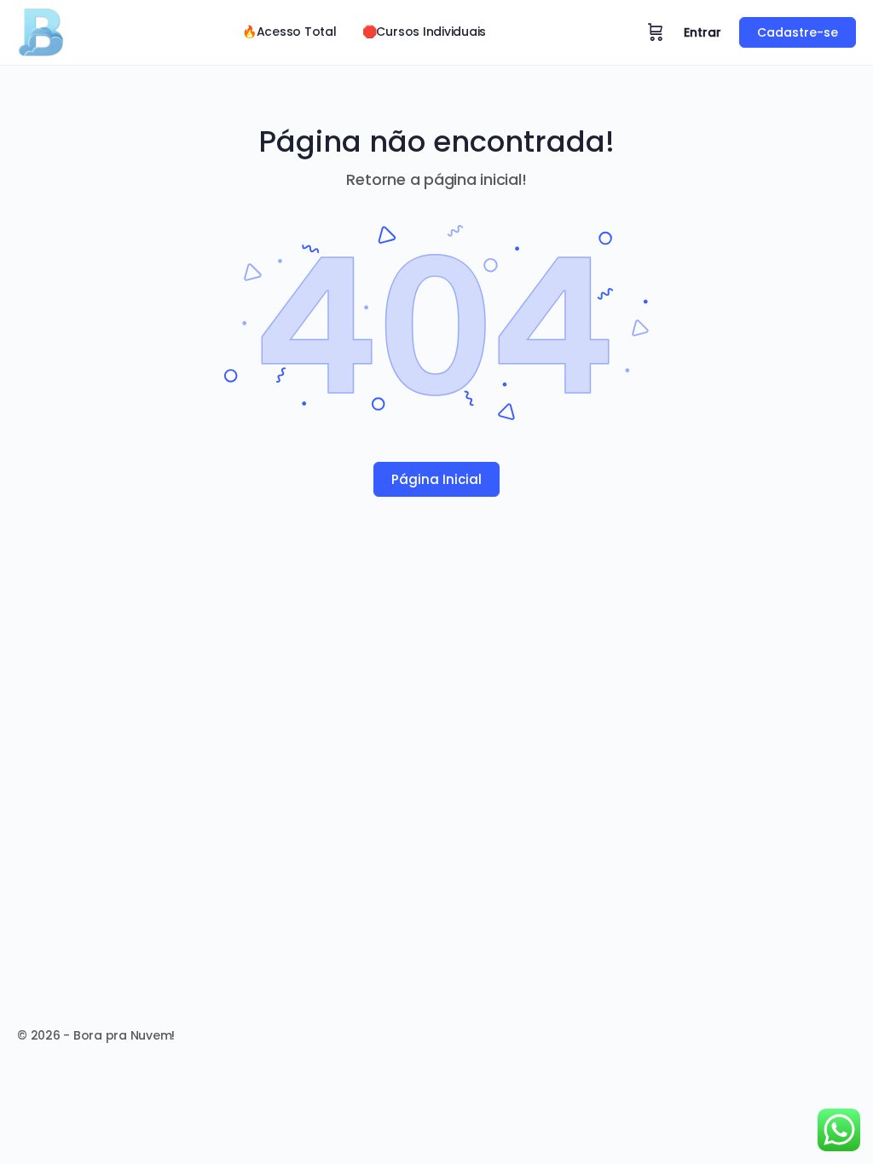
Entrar (702, 32)
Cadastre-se (797, 32)
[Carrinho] (656, 32)
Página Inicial (436, 479)
